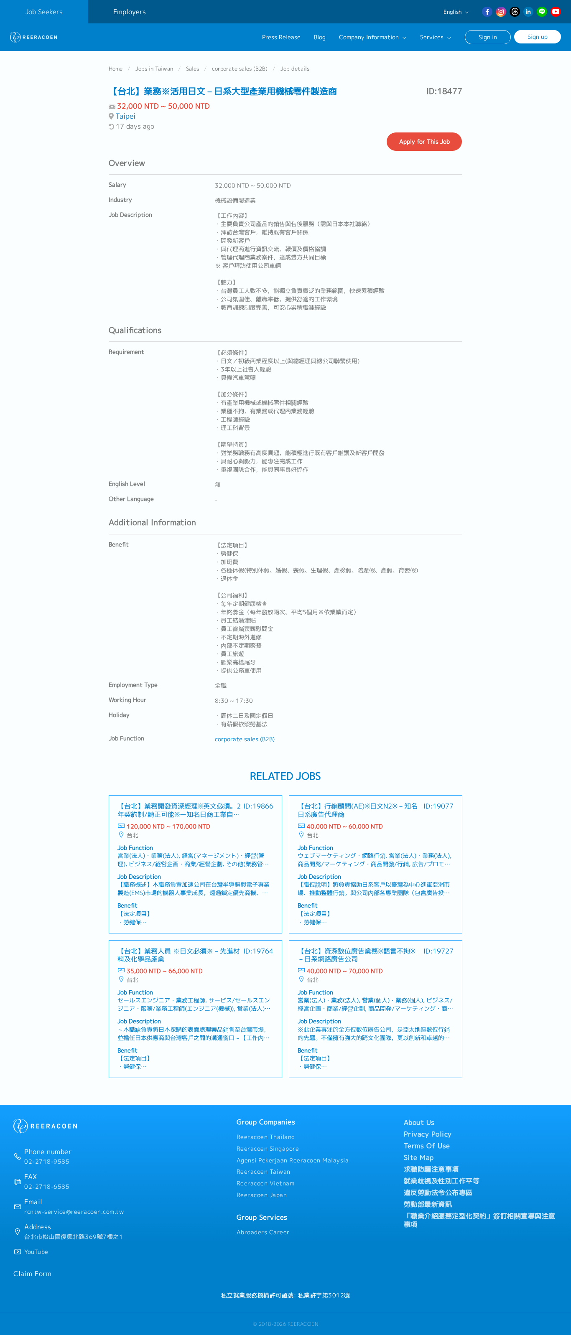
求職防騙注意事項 (431, 1169)
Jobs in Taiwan (154, 68)
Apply (424, 141)
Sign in (488, 37)
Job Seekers (44, 11)
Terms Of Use (427, 1146)
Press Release (281, 37)
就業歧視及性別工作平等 (442, 1181)
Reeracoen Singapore (268, 1148)
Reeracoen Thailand (266, 1137)
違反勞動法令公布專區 (438, 1192)
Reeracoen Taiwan (264, 1171)
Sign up (538, 37)
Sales (192, 68)
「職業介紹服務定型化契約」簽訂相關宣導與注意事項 (480, 1220)
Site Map (419, 1157)
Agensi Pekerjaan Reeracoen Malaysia (293, 1160)
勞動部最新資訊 (428, 1204)
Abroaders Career (263, 1232)
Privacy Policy (428, 1134)
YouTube (36, 1252)
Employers (129, 11)
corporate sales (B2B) (240, 68)
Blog (320, 37)
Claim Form (32, 1273)
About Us (419, 1122)
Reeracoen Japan (262, 1195)
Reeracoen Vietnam (266, 1183)
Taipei (125, 116)
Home (115, 68)
